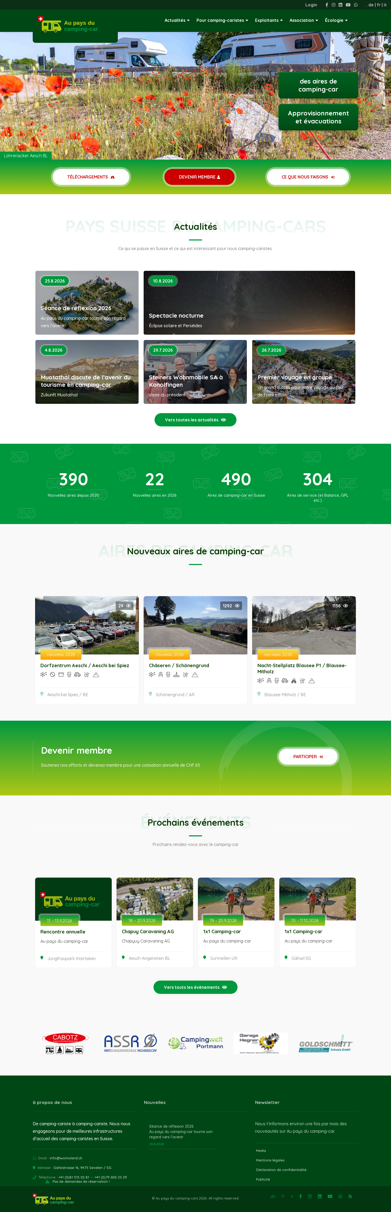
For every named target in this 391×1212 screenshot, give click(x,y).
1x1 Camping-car (222, 931)
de (371, 4)
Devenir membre (197, 177)
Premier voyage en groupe (294, 377)
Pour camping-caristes (220, 20)
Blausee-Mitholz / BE (285, 694)
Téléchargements (88, 177)
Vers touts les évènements (191, 987)
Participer (305, 756)
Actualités (175, 20)
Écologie (334, 20)
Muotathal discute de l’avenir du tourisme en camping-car (86, 380)
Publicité (263, 1179)
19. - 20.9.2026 (223, 920)
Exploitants (266, 20)
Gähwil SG (301, 958)
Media (261, 1150)
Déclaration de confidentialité (281, 1170)
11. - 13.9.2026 (59, 920)
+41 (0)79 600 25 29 (111, 1177)
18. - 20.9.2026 (141, 920)
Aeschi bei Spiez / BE (67, 694)
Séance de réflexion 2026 (76, 308)
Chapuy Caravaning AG (148, 931)
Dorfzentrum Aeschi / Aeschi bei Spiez (84, 665)
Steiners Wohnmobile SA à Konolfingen (186, 380)
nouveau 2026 (61, 654)
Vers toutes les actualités (191, 419)
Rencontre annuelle (62, 932)
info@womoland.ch (66, 1158)
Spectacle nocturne (176, 315)
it (385, 4)
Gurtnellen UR (223, 958)
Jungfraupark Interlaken (71, 958)
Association (302, 20)
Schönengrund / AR (175, 694)
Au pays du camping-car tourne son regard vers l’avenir (181, 1134)
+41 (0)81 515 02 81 (74, 1177)
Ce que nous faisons (305, 177)
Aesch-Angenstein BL (149, 958)
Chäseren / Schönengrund (179, 665)
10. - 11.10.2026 (304, 920)
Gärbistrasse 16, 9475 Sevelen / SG (82, 1167)
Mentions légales (270, 1160)
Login (311, 4)
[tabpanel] (195, 80)
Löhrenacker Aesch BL (26, 155)
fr (379, 4)
